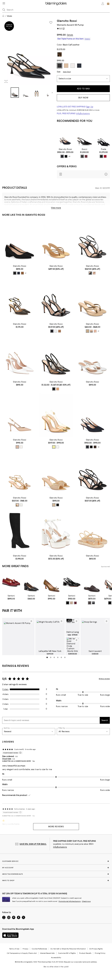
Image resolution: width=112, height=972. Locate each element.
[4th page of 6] (57, 657)
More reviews (56, 826)
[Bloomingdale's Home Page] (56, 3)
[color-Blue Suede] (62, 156)
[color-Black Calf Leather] (90, 273)
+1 (25, 273)
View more (56, 208)
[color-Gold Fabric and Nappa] (53, 505)
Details (70, 35)
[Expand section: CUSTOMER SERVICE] (56, 861)
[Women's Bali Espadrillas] (92, 531)
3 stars (5, 699)
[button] (28, 58)
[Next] (52, 92)
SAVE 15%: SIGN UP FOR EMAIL (33, 844)
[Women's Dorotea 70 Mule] (56, 473)
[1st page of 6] (47, 657)
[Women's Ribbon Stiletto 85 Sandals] (56, 299)
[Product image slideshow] (28, 52)
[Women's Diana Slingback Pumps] (56, 415)
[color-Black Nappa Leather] (91, 331)
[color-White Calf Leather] (55, 331)
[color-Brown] (89, 602)
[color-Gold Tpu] (53, 447)
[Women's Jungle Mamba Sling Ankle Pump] (19, 299)
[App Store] (10, 935)
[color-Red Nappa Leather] (95, 447)
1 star (5, 709)
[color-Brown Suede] (22, 273)
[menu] (3, 3)
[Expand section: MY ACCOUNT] (56, 868)
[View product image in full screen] (6, 81)
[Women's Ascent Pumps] (19, 415)
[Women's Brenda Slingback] (56, 357)
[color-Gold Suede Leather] (57, 389)
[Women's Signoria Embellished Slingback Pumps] (84, 136)
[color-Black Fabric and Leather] (57, 505)
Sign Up (89, 107)
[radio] (62, 156)
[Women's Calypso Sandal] (92, 299)
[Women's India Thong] (56, 241)
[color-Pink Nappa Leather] (95, 331)
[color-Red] (105, 156)
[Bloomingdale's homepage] (3, 16)
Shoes (9, 16)
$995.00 (61, 34)
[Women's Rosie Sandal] (56, 531)
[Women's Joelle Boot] (19, 531)
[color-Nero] (82, 156)
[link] (65, 153)
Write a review (104, 679)
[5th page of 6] (61, 657)
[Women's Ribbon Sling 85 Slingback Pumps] (19, 357)
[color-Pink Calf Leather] (59, 331)
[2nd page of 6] (50, 657)
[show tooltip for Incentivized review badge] (19, 753)
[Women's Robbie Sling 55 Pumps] (65, 136)
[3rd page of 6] (54, 657)
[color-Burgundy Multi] (86, 156)
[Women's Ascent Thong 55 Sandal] (92, 357)
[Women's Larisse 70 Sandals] (92, 473)
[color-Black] (101, 156)
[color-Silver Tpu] (57, 447)
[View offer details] (83, 174)
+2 (98, 447)
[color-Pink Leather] (94, 273)
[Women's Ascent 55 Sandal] (19, 473)
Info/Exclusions (83, 113)
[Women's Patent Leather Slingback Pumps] (103, 136)
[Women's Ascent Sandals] (92, 241)
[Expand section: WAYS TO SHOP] (56, 880)
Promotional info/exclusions (70, 901)
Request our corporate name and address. (80, 962)
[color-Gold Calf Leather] (17, 505)
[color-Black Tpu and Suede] (53, 389)
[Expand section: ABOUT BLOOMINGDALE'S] (56, 874)
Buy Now (83, 97)
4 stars (5, 694)
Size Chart (67, 72)
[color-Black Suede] (66, 156)
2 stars (5, 704)
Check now (86, 901)
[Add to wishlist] (50, 22)
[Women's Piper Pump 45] (19, 241)
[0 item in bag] (108, 3)
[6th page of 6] (65, 657)
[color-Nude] (71, 602)
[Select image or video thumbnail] (15, 92)
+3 (69, 156)
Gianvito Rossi (67, 21)
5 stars (5, 689)
